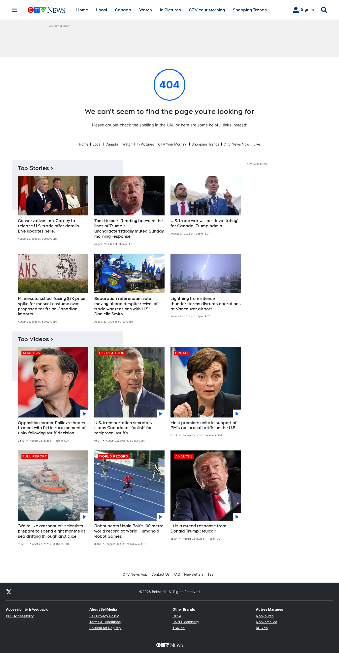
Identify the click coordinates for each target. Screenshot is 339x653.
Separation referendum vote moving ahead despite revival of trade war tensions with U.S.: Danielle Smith (126, 306)
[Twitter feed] (9, 591)
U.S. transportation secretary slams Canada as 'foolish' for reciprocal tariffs (123, 428)
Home (82, 10)
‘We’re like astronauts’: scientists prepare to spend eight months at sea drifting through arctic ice (51, 531)
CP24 (176, 616)
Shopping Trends (250, 10)
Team (211, 574)
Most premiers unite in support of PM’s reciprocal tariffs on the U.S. (203, 425)
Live (256, 144)
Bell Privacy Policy (104, 616)
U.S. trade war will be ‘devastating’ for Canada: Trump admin (204, 223)
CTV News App (135, 574)
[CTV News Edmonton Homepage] (46, 10)
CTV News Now (236, 144)
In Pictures (170, 10)
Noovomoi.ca (266, 622)
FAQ (176, 574)
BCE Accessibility (20, 616)
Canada (123, 10)
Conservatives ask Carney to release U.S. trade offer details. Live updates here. (49, 226)
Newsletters (193, 574)
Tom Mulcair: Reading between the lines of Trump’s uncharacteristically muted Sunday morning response (129, 228)
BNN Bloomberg (185, 622)
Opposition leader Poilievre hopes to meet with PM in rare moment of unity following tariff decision (52, 428)
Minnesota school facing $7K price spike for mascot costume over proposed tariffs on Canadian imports (51, 306)
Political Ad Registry (105, 628)
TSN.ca (178, 628)
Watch (145, 10)
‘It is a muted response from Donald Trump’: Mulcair (198, 529)
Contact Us (160, 574)
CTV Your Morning (207, 10)
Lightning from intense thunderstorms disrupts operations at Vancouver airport (205, 303)
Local (101, 10)
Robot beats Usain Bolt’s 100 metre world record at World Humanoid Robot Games (129, 531)
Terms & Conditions (105, 622)
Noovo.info (264, 616)
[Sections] (15, 10)
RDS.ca (262, 628)
